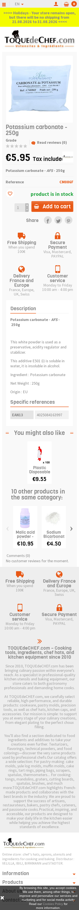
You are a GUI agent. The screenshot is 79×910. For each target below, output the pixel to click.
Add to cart (57, 206)
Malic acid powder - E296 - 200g (25, 538)
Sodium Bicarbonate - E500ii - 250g (55, 538)
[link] (48, 220)
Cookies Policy (53, 904)
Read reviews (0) (52, 142)
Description (23, 308)
